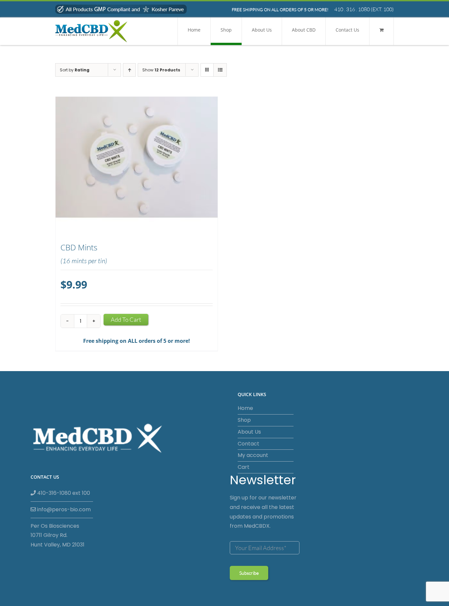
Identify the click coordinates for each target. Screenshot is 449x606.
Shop (244, 420)
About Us (249, 432)
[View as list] (220, 69)
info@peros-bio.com (63, 509)
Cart (243, 467)
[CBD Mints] (137, 166)
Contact (248, 443)
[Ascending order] (129, 70)
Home (245, 408)
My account (253, 455)
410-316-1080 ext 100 (63, 493)
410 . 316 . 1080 (352, 9)
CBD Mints (78, 247)
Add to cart (126, 319)
